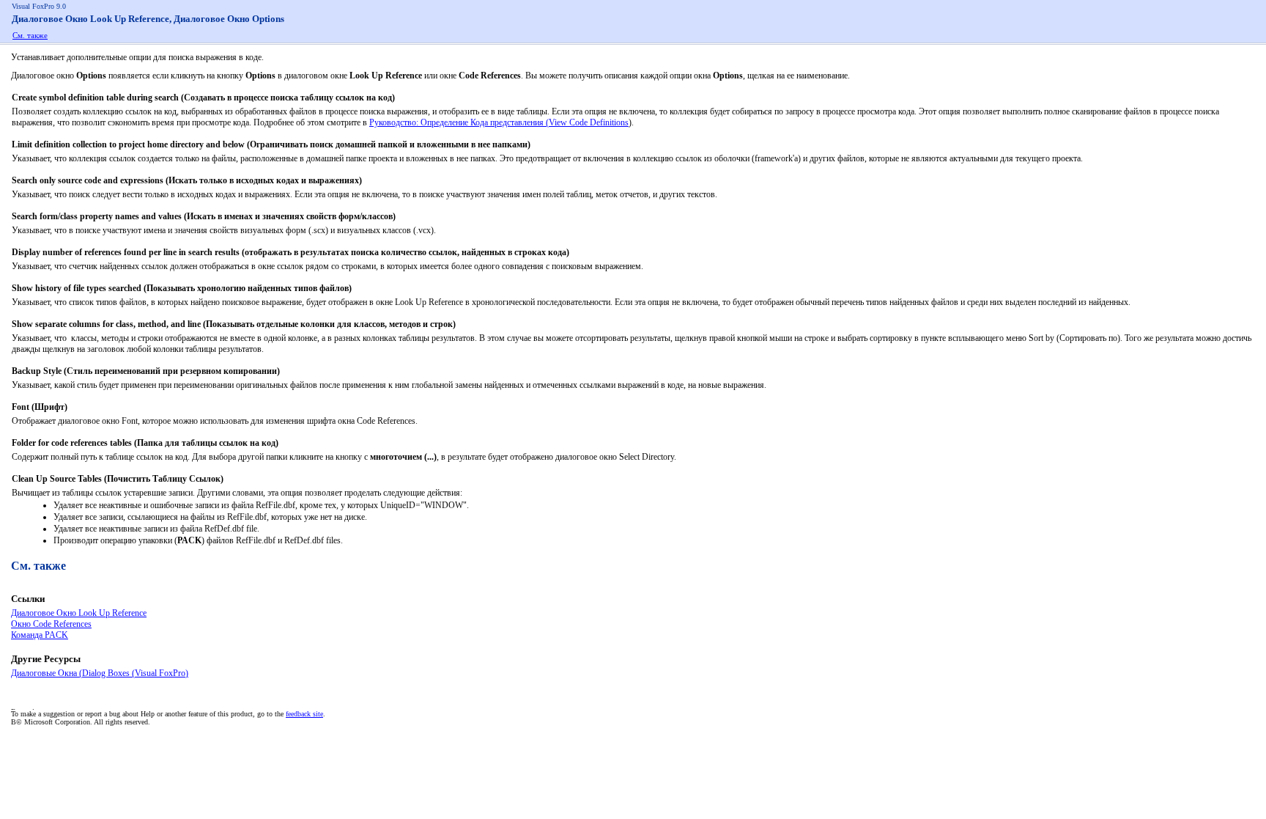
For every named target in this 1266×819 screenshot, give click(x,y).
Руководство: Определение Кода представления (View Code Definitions (499, 122)
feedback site (304, 714)
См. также (30, 35)
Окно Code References (51, 624)
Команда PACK (39, 635)
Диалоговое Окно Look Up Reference (79, 613)
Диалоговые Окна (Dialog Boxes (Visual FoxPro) (99, 673)
